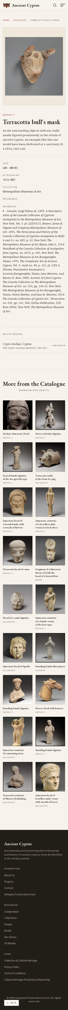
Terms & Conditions (15, 973)
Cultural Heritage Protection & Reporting (27, 980)
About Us (9, 875)
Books (8, 931)
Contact (8, 888)
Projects (9, 882)
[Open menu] (63, 5)
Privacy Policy (11, 967)
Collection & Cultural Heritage (20, 960)
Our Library (10, 937)
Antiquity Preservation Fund (19, 894)
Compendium (11, 912)
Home (6, 20)
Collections (10, 918)
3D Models (10, 943)
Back (14, 1002)
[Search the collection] (55, 5)
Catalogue (20, 20)
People (8, 924)
